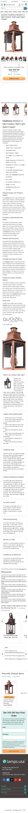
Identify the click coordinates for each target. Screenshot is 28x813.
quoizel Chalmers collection (19, 102)
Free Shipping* (14, 1)
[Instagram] (11, 779)
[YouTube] (19, 779)
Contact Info (6, 773)
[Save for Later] (19, 65)
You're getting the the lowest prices (14, 652)
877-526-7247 (4, 1)
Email (4, 727)
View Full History (6, 676)
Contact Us (24, 1)
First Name (5, 734)
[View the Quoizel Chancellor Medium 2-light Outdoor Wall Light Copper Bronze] (11, 623)
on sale (19, 655)
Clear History (16, 676)
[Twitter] (7, 779)
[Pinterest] (15, 779)
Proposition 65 (22, 569)
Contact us (19, 658)
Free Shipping (13, 71)
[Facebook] (4, 779)
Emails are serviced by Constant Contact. (14, 746)
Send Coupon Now (14, 751)
